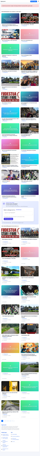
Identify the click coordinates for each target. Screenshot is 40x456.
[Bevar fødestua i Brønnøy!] (10, 98)
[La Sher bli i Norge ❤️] (10, 176)
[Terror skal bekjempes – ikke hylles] (30, 20)
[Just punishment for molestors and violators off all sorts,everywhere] (30, 161)
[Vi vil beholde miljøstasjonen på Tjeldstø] (30, 146)
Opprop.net (3, 1)
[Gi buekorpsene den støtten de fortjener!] (10, 66)
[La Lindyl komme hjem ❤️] (30, 82)
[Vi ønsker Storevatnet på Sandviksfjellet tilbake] (30, 192)
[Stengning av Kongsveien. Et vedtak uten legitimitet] (10, 51)
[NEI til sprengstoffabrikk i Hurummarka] (10, 146)
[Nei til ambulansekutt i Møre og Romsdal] (10, 36)
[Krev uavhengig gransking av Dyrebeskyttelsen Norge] (30, 130)
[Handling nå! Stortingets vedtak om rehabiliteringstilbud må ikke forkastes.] (10, 192)
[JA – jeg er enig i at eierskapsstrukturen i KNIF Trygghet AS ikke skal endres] (10, 114)
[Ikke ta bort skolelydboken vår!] (30, 36)
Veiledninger (4, 432)
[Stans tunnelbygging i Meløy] (30, 51)
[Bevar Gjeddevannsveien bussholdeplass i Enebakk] (10, 83)
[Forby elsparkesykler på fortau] (30, 176)
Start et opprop (33, 1)
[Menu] (38, 1)
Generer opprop (9, 218)
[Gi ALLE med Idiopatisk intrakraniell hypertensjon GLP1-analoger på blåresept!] (10, 130)
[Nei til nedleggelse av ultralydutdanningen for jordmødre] (30, 99)
